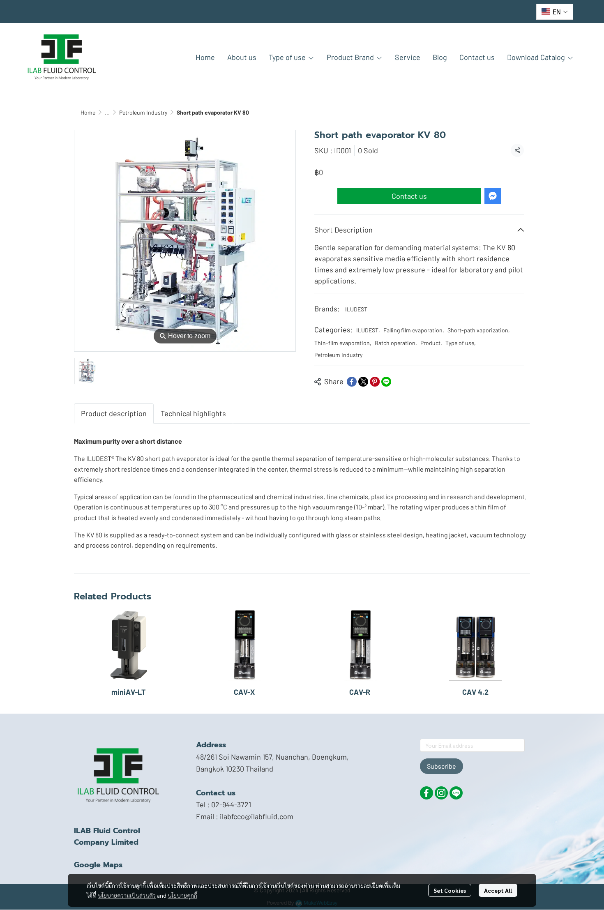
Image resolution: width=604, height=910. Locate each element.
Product (431, 342)
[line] (456, 792)
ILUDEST (356, 309)
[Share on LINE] (386, 382)
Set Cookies (449, 890)
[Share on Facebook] (352, 382)
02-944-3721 (231, 804)
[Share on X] (363, 382)
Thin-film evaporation (342, 342)
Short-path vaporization (478, 330)
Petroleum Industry (143, 112)
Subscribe (441, 766)
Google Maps (98, 865)
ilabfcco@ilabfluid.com (256, 816)
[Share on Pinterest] (375, 382)
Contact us (409, 195)
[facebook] (426, 792)
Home (88, 112)
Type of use (460, 342)
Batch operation (396, 342)
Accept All (498, 890)
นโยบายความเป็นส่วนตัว (127, 895)
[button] (554, 12)
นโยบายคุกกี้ (182, 895)
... (107, 112)
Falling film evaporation (413, 330)
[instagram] (441, 792)
